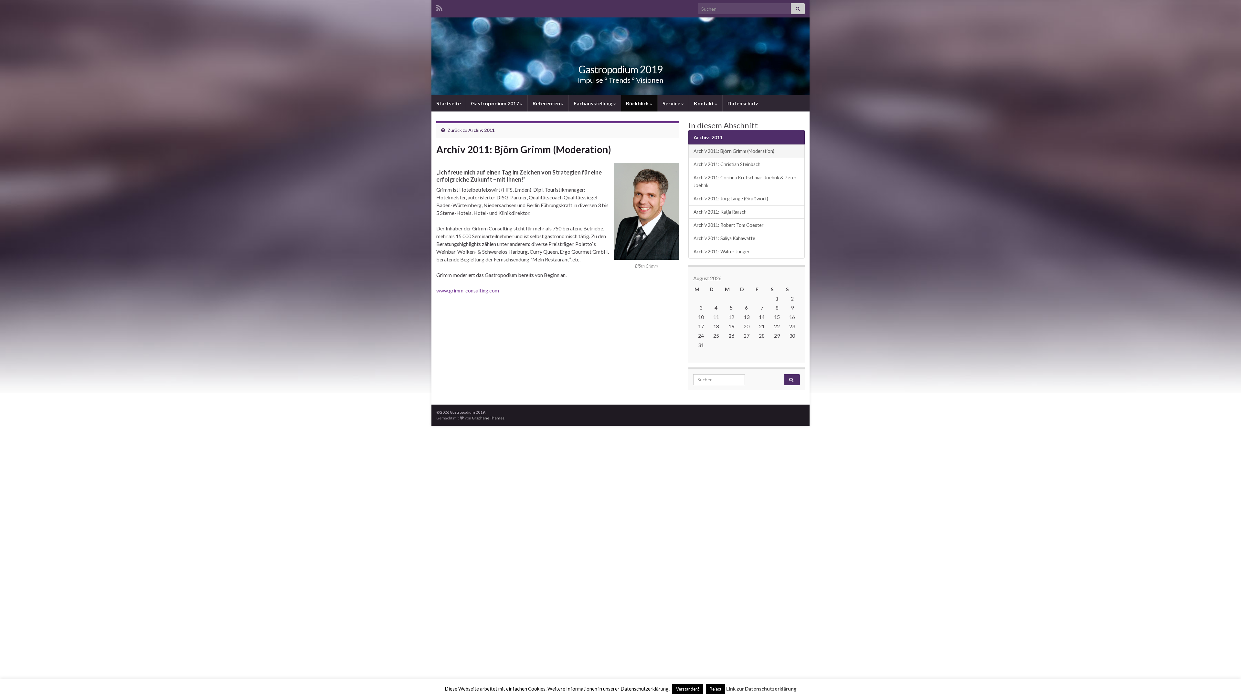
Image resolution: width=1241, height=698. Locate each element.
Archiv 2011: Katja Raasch (720, 212)
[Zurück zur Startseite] (620, 56)
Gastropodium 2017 (495, 103)
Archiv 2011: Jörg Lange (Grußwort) (731, 198)
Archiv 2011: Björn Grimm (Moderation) (734, 151)
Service (672, 103)
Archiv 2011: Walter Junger (722, 251)
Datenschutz (742, 103)
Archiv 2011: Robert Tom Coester (729, 225)
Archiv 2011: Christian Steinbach (727, 164)
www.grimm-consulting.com (467, 290)
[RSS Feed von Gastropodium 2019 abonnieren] (439, 7)
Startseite (448, 103)
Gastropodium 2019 (620, 69)
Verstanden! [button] (687, 689)
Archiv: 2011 (481, 130)
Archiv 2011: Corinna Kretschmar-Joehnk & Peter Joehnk (745, 181)
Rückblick (638, 103)
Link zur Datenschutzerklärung (761, 689)
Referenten (547, 103)
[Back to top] (1226, 683)
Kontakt (704, 103)
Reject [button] (715, 689)
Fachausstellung (593, 103)
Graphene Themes (488, 418)
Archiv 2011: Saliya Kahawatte (724, 238)
